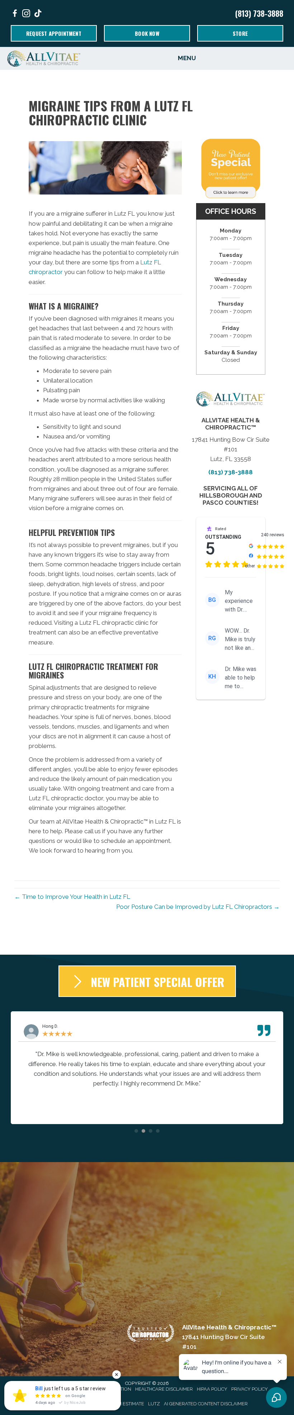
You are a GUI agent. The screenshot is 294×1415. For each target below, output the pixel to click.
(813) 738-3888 (259, 13)
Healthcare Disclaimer (164, 1389)
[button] (136, 1131)
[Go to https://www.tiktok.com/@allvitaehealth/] (38, 14)
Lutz (154, 1403)
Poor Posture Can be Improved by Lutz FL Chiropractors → (198, 906)
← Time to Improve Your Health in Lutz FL (72, 896)
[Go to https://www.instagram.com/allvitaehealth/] (26, 14)
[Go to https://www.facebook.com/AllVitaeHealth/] (15, 14)
